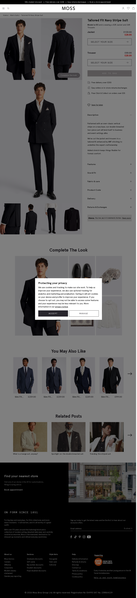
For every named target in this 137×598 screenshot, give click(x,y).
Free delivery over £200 (54, 2)
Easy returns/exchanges (77, 2)
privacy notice (61, 306)
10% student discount (33, 2)
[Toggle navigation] (3, 8)
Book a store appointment (100, 2)
